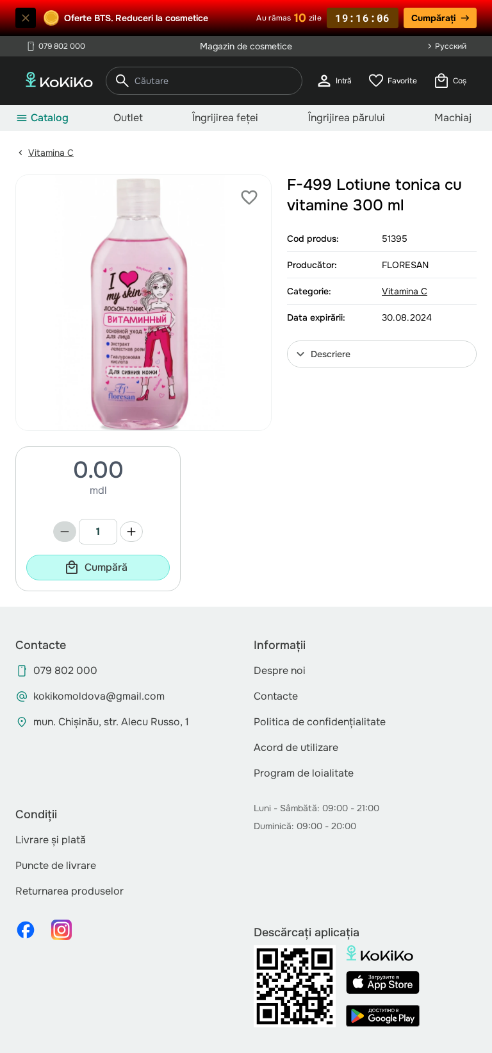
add (131, 532)
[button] (382, 354)
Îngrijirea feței (225, 117)
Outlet (128, 117)
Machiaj (453, 117)
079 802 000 (55, 46)
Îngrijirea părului (346, 117)
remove (64, 532)
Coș (449, 81)
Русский (450, 46)
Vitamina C (51, 152)
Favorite (392, 81)
